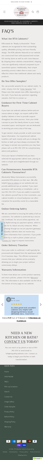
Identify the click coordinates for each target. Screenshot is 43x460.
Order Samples (26, 89)
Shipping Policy (9, 422)
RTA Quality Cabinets (20, 449)
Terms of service (35, 452)
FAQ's (6, 382)
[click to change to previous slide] (2, 305)
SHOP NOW (8, 377)
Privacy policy (24, 452)
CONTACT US (14, 342)
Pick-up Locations (10, 387)
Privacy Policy (9, 412)
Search (6, 392)
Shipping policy (22, 455)
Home (6, 372)
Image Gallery (9, 402)
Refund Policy (9, 417)
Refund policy (13, 452)
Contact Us (6, 241)
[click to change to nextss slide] (41, 305)
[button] (4, 11)
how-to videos (13, 183)
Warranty (34, 278)
